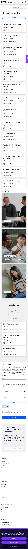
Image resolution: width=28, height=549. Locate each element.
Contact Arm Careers (6, 507)
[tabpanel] (14, 339)
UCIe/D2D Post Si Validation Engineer (11, 336)
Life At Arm (3, 465)
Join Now (14, 448)
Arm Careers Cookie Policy (7, 524)
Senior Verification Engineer (11, 324)
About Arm (3, 484)
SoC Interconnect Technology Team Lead (12, 157)
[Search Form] (15, 2)
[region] (14, 538)
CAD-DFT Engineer (9, 133)
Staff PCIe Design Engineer (11, 60)
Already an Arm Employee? (7, 511)
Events (2, 474)
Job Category (4, 388)
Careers (3, 461)
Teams (2, 472)
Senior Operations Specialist (11, 169)
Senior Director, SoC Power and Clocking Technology (12, 48)
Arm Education (4, 497)
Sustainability (4, 495)
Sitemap (3, 509)
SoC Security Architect (10, 36)
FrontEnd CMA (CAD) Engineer (12, 145)
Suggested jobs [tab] (14, 311)
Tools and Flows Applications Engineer (12, 85)
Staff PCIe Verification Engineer (12, 98)
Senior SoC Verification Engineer (13, 181)
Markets (3, 488)
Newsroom (3, 490)
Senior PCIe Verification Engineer (10, 110)
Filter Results (14, 17)
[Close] (26, 530)
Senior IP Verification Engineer (12, 24)
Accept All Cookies (14, 542)
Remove (7, 406)
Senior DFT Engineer (9, 348)
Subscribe (14, 417)
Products (3, 486)
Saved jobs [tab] (14, 318)
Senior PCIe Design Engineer (12, 122)
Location (3, 394)
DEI (2, 467)
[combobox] (14, 391)
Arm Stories (4, 470)
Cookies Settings (14, 546)
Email (3, 378)
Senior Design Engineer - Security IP (10, 72)
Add (14, 402)
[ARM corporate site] (4, 2)
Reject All (14, 538)
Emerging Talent (5, 463)
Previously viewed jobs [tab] (14, 314)
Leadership (3, 493)
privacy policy (16, 412)
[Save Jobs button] (19, 2)
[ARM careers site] (10, 2)
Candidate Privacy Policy (6, 522)
